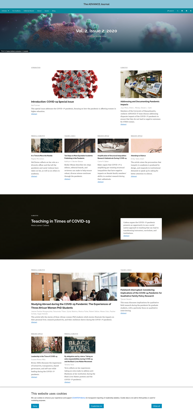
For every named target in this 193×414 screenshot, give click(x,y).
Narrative (124, 67)
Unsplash (25, 51)
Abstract (34, 114)
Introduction (35, 67)
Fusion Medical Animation (13, 51)
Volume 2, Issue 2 (69, 136)
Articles (4, 11)
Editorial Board (29, 11)
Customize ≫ (97, 406)
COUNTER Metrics (78, 398)
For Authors (16, 11)
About (39, 11)
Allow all (157, 406)
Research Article (103, 136)
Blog (53, 11)
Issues (47, 11)
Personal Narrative (38, 136)
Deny (36, 406)
